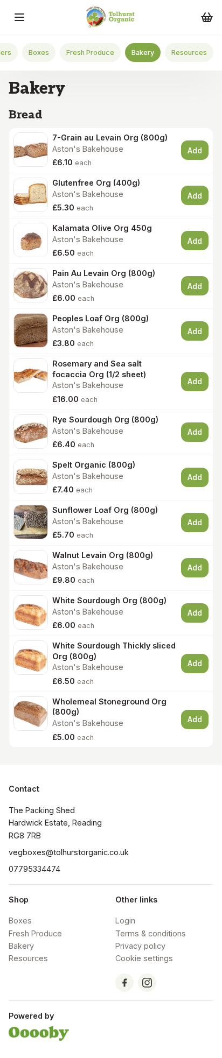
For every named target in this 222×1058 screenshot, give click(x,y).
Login (125, 920)
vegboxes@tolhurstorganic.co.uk (69, 852)
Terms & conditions (150, 933)
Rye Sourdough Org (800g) (105, 419)
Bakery (142, 52)
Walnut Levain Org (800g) (102, 555)
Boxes (39, 52)
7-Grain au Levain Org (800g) (110, 137)
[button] (19, 17)
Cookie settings (144, 958)
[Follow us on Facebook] (124, 983)
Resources (189, 52)
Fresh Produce (90, 52)
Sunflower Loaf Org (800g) (105, 509)
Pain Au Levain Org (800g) (103, 273)
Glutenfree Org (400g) (96, 182)
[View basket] (207, 17)
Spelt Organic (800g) (93, 464)
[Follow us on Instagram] (147, 983)
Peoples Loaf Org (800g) (100, 318)
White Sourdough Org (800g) (109, 600)
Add (195, 150)
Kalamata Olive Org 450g (102, 227)
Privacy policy (140, 945)
